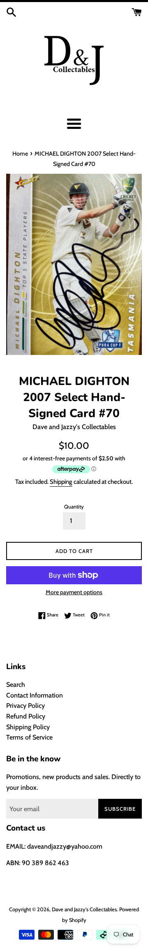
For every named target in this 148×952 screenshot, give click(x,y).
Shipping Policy (28, 727)
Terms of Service (29, 737)
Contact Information (34, 695)
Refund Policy (25, 716)
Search (15, 684)
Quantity (74, 507)
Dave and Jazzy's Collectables (84, 909)
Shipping (61, 481)
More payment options (74, 592)
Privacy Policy (25, 705)
